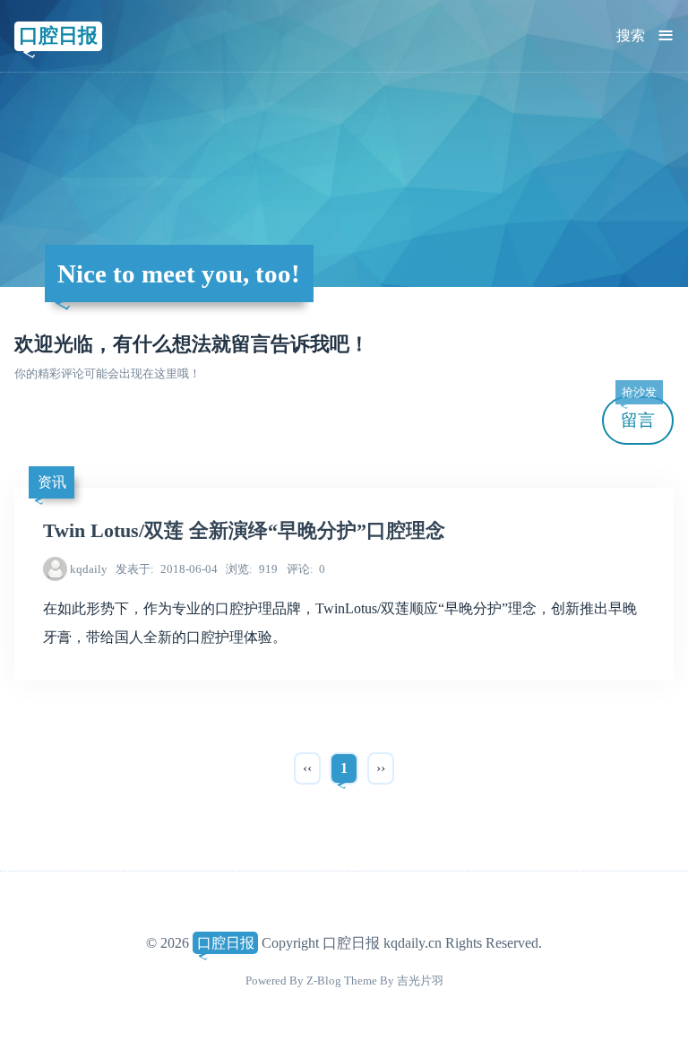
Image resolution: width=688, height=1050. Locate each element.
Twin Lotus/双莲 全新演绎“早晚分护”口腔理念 (244, 531)
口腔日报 (58, 35)
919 (252, 569)
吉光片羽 (420, 980)
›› (380, 768)
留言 (639, 413)
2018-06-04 (167, 569)
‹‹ (307, 768)
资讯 (52, 482)
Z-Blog (323, 980)
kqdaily (89, 569)
